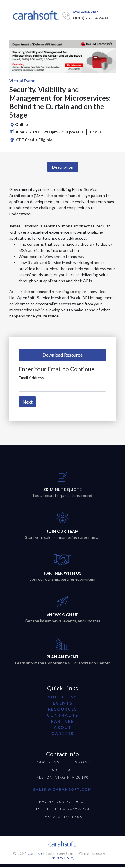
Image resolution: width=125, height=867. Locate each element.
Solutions (62, 696)
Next (27, 401)
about (63, 727)
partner (62, 721)
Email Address (31, 377)
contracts (62, 715)
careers (62, 733)
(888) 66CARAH (90, 17)
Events (62, 702)
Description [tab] (62, 167)
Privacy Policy (62, 858)
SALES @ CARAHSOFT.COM (62, 789)
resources (62, 709)
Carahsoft (36, 853)
